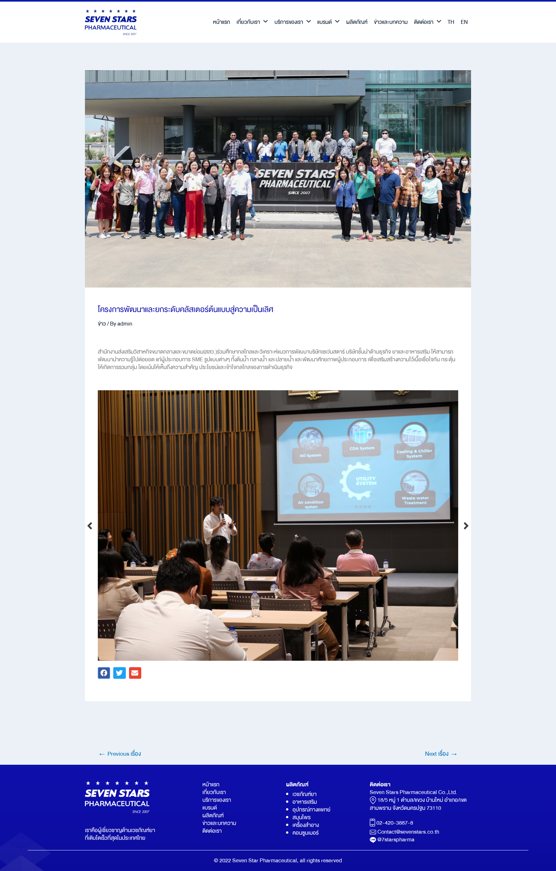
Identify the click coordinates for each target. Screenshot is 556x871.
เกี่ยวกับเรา (248, 22)
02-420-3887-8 (394, 823)
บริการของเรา (288, 22)
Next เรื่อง (441, 754)
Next (466, 525)
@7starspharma (395, 839)
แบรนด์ (324, 22)
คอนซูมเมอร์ (305, 833)
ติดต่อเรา (423, 22)
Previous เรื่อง (119, 754)
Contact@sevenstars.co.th (408, 832)
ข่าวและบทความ (391, 22)
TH (451, 22)
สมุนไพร (301, 817)
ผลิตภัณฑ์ (356, 22)
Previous (90, 525)
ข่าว (102, 323)
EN (464, 22)
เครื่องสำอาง (305, 825)
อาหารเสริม (304, 802)
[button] (104, 673)
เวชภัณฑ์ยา (304, 794)
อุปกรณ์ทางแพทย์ (311, 809)
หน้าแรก (221, 22)
